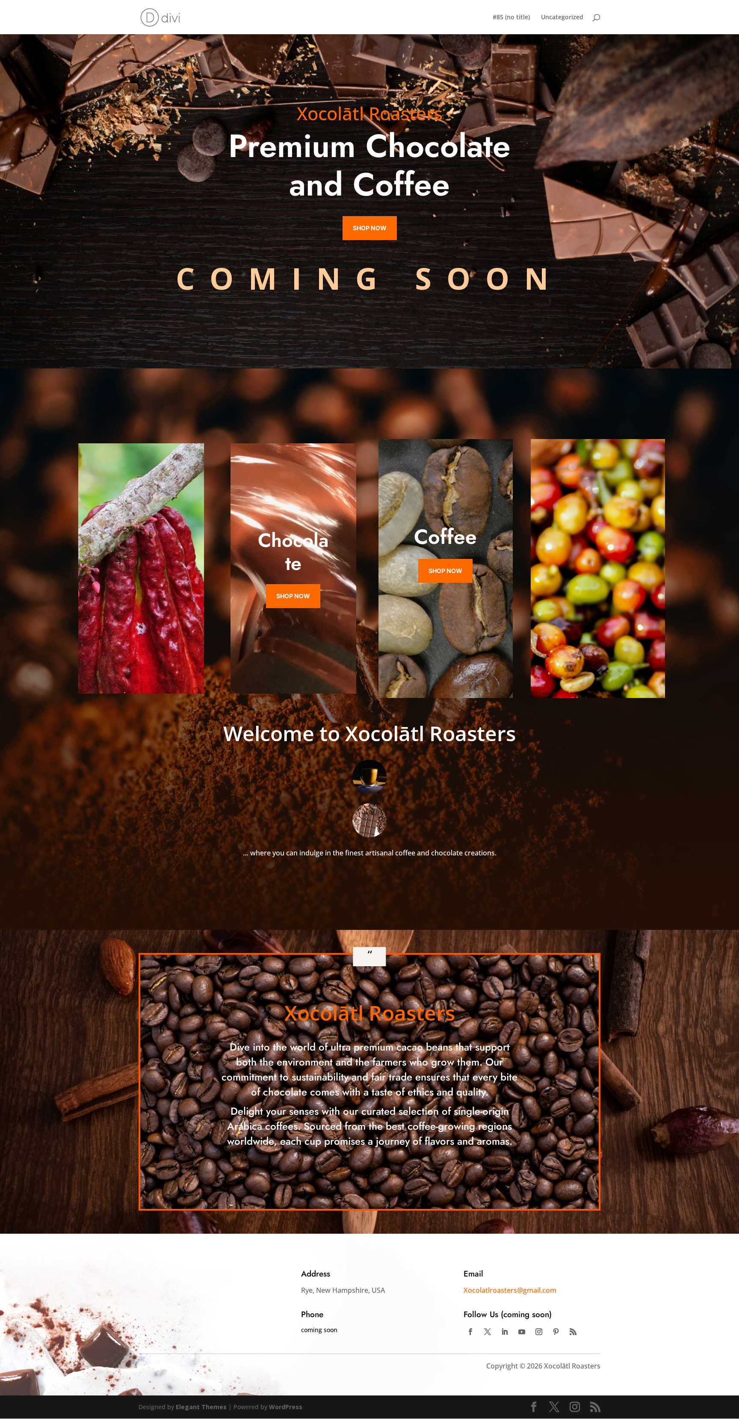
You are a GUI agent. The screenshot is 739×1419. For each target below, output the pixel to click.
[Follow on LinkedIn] (504, 1332)
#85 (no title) (511, 17)
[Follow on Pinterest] (556, 1332)
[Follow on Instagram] (539, 1332)
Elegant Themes (201, 1407)
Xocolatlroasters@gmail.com (510, 1290)
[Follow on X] (487, 1332)
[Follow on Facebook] (470, 1332)
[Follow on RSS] (573, 1332)
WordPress (285, 1407)
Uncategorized (562, 17)
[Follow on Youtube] (522, 1332)
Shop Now (370, 228)
